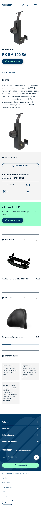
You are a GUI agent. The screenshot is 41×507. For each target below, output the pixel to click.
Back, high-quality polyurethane (12, 337)
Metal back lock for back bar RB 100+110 (15, 279)
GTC (3, 492)
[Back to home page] (7, 4)
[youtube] (12, 457)
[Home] (2, 72)
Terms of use (6, 482)
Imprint (4, 478)
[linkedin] (4, 457)
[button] (20, 422)
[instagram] (16, 457)
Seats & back (10, 72)
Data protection (7, 487)
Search (4, 496)
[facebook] (8, 457)
